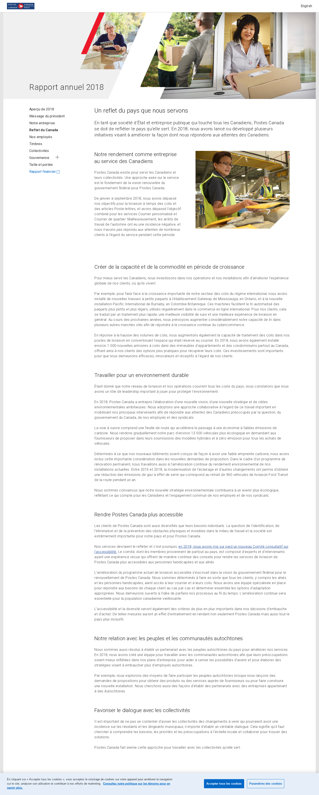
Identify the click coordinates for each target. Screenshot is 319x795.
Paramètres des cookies (265, 783)
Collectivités (39, 151)
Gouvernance (39, 158)
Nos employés (40, 137)
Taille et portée (41, 165)
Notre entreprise (42, 123)
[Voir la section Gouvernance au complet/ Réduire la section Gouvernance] (57, 157)
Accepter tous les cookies (224, 783)
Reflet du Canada (43, 130)
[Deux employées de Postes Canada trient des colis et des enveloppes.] (243, 190)
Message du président (47, 116)
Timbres (35, 144)
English (306, 6)
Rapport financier (42, 172)
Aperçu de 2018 (41, 109)
